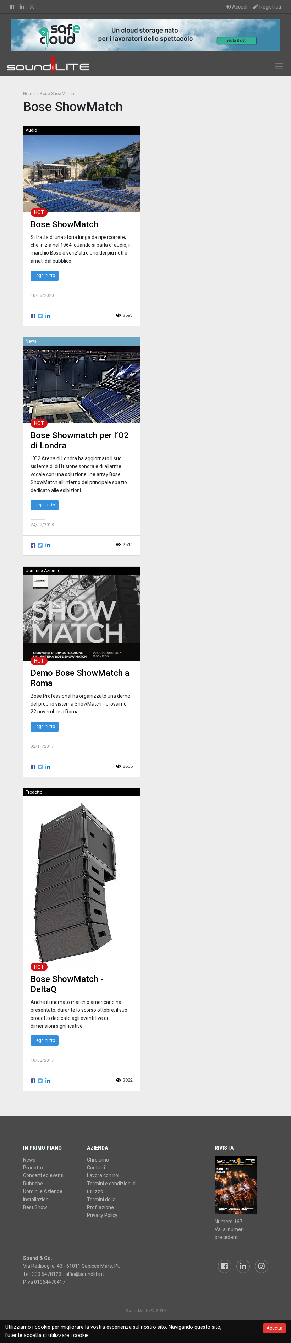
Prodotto (34, 792)
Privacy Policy (102, 1215)
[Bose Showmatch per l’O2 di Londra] (81, 384)
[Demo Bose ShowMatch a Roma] (81, 618)
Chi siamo (98, 1160)
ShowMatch (44, 482)
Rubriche (33, 1183)
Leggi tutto (44, 275)
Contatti (96, 1167)
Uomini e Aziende (43, 570)
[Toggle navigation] (279, 66)
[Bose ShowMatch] (81, 173)
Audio (31, 130)
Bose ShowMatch (64, 224)
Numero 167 (228, 1221)
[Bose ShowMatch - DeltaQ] (74, 882)
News (31, 341)
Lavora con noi (103, 1175)
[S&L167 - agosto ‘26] (241, 1185)
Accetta (274, 1328)
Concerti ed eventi (43, 1175)
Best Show (35, 1207)
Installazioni (36, 1199)
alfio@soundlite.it (84, 1274)
